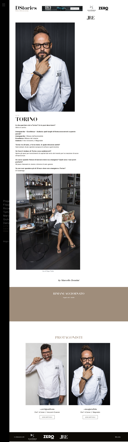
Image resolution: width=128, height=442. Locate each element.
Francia (7, 231)
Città (6, 226)
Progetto (8, 201)
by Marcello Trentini (68, 280)
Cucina (6, 229)
